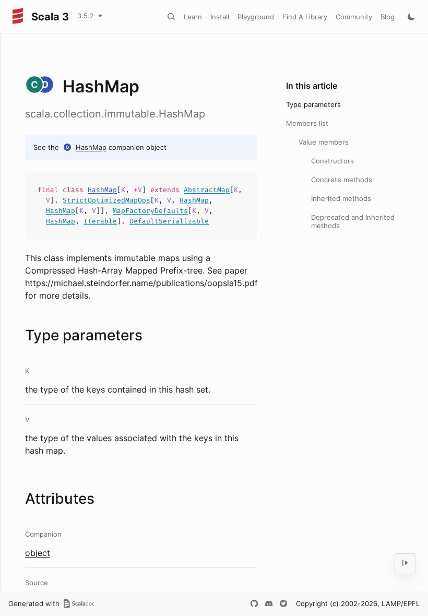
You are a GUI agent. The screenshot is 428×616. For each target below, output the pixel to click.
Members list (307, 123)
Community (354, 17)
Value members (324, 142)
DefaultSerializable (169, 221)
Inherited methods (341, 198)
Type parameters (313, 104)
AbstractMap (207, 189)
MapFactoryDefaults (150, 210)
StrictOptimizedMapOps (106, 200)
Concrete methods (341, 179)
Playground (255, 17)
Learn (193, 17)
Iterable (100, 221)
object (37, 553)
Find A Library (304, 17)
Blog (388, 17)
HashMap (91, 147)
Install (219, 17)
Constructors (332, 161)
